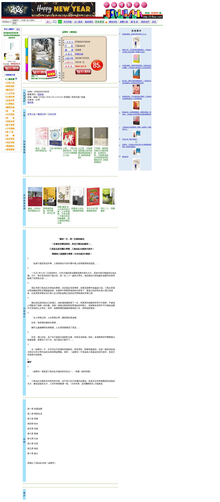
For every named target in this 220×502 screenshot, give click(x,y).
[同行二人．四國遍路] (108, 196)
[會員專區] (89, 23)
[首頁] (144, 8)
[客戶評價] (55, 23)
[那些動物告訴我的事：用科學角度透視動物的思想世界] (11, 49)
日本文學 (52, 114)
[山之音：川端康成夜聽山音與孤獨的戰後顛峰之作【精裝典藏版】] (85, 136)
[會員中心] (129, 8)
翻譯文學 (42, 114)
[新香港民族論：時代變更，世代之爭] (50, 196)
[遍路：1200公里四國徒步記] (35, 196)
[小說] (55, 136)
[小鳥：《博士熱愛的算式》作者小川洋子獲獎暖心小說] (70, 136)
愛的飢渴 (125, 157)
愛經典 (41, 94)
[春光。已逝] (42, 136)
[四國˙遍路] (63, 195)
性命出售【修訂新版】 (130, 139)
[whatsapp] (60, 23)
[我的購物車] (114, 8)
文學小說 (31, 114)
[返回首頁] (154, 23)
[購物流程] (113, 23)
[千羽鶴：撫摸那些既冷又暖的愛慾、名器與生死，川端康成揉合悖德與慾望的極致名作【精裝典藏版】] (101, 136)
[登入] (48, 23)
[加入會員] (121, 8)
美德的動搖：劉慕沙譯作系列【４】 (134, 34)
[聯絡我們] (145, 23)
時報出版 (79, 54)
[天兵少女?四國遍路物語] (93, 196)
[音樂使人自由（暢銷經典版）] (78, 196)
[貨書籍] (99, 23)
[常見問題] (136, 8)
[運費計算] (124, 23)
